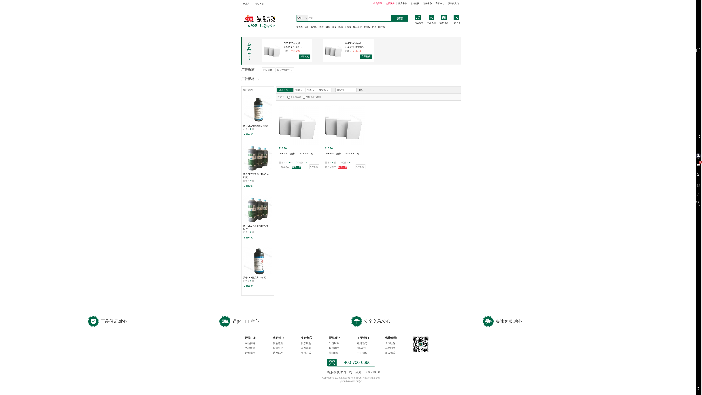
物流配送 (334, 352)
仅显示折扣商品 (313, 97)
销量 (297, 90)
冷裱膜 (348, 27)
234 (288, 162)
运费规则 (306, 348)
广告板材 (247, 69)
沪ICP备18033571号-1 (351, 381)
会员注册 (390, 3)
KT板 (327, 27)
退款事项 (278, 348)
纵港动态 (362, 343)
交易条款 (250, 348)
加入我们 (362, 348)
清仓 (307, 27)
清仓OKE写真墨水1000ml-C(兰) (256, 227)
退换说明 (278, 352)
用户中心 (402, 3)
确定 (361, 90)
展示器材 (357, 27)
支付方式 (306, 352)
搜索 (400, 18)
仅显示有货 (295, 97)
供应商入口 (453, 3)
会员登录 (377, 3)
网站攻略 (250, 343)
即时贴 (381, 27)
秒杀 (374, 27)
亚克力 (299, 27)
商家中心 (439, 3)
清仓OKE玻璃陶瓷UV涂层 (255, 126)
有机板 (367, 27)
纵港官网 (415, 3)
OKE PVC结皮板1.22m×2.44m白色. (293, 45)
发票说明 (306, 343)
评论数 (322, 90)
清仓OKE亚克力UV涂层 (254, 277)
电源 (340, 27)
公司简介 (362, 352)
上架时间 (283, 90)
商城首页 (259, 4)
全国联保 (390, 343)
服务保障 (390, 352)
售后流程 (278, 343)
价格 (309, 90)
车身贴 (314, 27)
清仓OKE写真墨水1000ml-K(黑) (256, 176)
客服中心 (427, 3)
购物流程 (250, 352)
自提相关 (334, 348)
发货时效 (334, 343)
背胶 (321, 27)
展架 (334, 27)
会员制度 (390, 348)
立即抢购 (304, 56)
